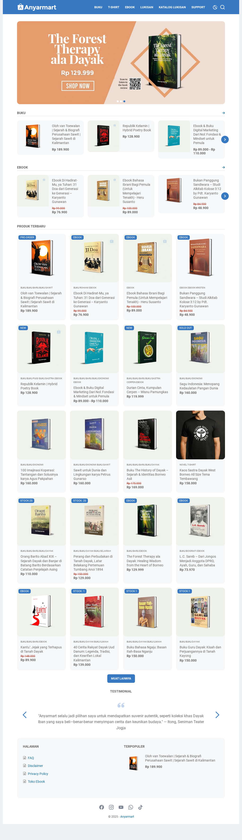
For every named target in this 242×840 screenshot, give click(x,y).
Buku (98, 7)
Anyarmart (127, 816)
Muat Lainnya (121, 678)
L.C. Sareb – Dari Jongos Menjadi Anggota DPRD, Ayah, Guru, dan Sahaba (198, 561)
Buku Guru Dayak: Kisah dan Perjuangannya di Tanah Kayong (200, 651)
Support (198, 7)
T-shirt (113, 7)
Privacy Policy (38, 774)
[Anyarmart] (37, 7)
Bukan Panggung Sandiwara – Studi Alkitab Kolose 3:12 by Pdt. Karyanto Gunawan (207, 188)
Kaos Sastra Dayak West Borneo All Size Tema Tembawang (198, 474)
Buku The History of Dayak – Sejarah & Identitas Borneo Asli (147, 474)
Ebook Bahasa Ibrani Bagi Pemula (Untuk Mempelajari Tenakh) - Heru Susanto (147, 297)
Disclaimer (35, 766)
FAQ (31, 758)
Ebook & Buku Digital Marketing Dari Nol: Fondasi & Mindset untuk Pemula (207, 134)
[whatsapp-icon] (130, 807)
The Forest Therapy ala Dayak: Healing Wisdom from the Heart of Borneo (145, 561)
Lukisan (146, 7)
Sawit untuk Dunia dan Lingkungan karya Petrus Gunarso (91, 474)
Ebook (130, 7)
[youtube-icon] (121, 807)
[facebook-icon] (101, 807)
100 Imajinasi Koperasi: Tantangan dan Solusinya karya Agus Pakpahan (39, 474)
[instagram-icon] (111, 807)
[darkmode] (215, 7)
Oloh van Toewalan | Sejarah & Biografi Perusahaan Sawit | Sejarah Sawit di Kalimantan (66, 134)
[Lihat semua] (223, 113)
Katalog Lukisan (172, 7)
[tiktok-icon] (140, 807)
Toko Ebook (36, 781)
